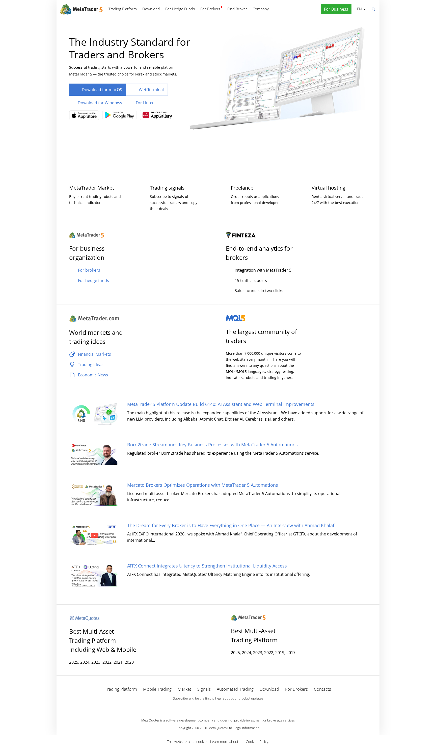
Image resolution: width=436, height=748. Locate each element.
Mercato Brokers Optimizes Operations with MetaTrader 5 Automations (202, 485)
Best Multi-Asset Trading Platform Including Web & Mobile (102, 640)
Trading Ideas (90, 364)
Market (184, 689)
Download (151, 8)
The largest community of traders (261, 336)
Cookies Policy (257, 741)
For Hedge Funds (180, 8)
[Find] (373, 9)
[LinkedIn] (218, 707)
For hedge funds (93, 280)
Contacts (322, 689)
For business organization (86, 253)
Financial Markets (94, 354)
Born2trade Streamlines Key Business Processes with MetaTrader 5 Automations (212, 445)
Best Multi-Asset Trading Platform (254, 635)
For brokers (89, 270)
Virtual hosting (328, 187)
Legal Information (247, 728)
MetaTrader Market (91, 187)
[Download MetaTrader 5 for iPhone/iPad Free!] (85, 116)
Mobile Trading (157, 689)
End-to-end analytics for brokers (259, 253)
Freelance (242, 187)
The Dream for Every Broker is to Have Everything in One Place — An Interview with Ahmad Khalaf (230, 525)
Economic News (93, 375)
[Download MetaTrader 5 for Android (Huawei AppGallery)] (158, 116)
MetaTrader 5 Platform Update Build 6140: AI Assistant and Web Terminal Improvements (220, 404)
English (358, 8)
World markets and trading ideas (96, 337)
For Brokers (210, 8)
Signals (204, 689)
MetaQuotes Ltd (220, 728)
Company (261, 8)
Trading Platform (122, 8)
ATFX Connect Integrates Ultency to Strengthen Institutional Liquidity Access (207, 566)
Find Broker (237, 8)
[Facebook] (210, 707)
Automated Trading (235, 689)
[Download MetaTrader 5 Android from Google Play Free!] (120, 116)
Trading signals (167, 187)
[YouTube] (226, 707)
